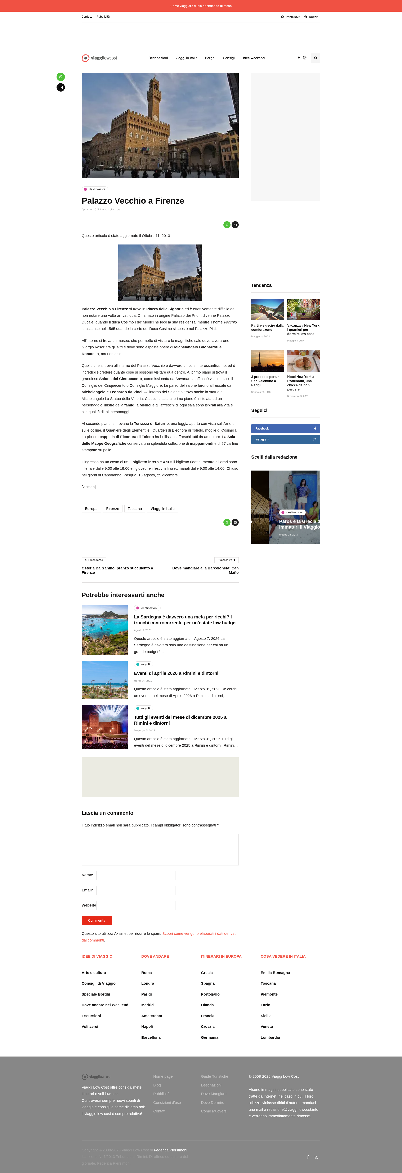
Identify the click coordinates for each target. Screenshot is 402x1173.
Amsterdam (151, 1016)
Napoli (147, 1026)
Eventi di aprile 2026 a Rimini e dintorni (176, 673)
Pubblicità (103, 16)
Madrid (147, 1005)
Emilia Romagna (275, 973)
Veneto (267, 1026)
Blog (157, 1085)
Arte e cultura (94, 973)
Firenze (112, 508)
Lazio (265, 1005)
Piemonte (269, 994)
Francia (207, 1016)
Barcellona (151, 1037)
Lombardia (270, 1037)
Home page (163, 1076)
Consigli (229, 58)
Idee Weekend (254, 58)
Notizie (313, 17)
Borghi (210, 58)
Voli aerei (90, 1026)
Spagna (208, 983)
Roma (146, 973)
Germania (209, 1037)
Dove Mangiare (214, 1094)
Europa (91, 508)
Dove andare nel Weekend (105, 1005)
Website (89, 905)
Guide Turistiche (214, 1076)
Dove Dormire (212, 1103)
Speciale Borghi (96, 994)
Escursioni (91, 1016)
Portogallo (210, 994)
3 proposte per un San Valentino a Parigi (265, 381)
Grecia (207, 973)
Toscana (135, 508)
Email (87, 890)
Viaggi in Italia (186, 58)
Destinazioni (158, 58)
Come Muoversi (214, 1111)
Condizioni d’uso (167, 1103)
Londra (147, 983)
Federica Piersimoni (170, 1150)
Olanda (207, 1005)
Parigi (146, 994)
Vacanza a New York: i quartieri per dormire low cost (303, 330)
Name (87, 875)
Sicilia (266, 1016)
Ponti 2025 (293, 17)
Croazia (208, 1026)
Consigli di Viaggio (99, 983)
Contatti (87, 16)
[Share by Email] (235, 224)
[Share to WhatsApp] (227, 224)
